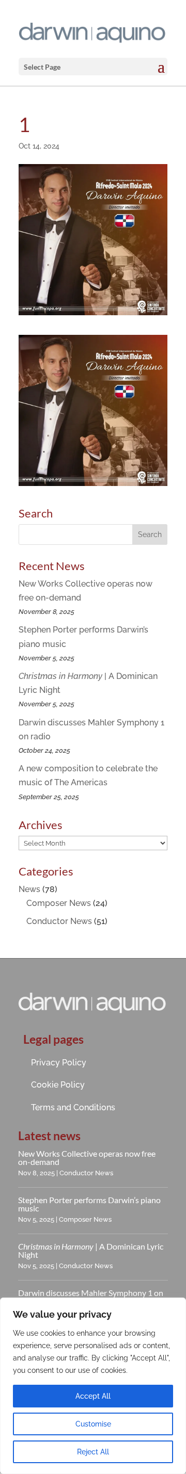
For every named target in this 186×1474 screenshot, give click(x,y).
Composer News (58, 903)
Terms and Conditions (73, 1107)
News (29, 889)
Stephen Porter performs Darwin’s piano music (89, 1204)
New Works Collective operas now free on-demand (87, 1157)
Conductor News (59, 921)
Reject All (93, 1452)
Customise (93, 1424)
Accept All (93, 1396)
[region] (93, 1386)
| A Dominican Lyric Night (90, 1250)
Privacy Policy (58, 1062)
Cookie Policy (58, 1085)
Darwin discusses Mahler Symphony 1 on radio (90, 1297)
